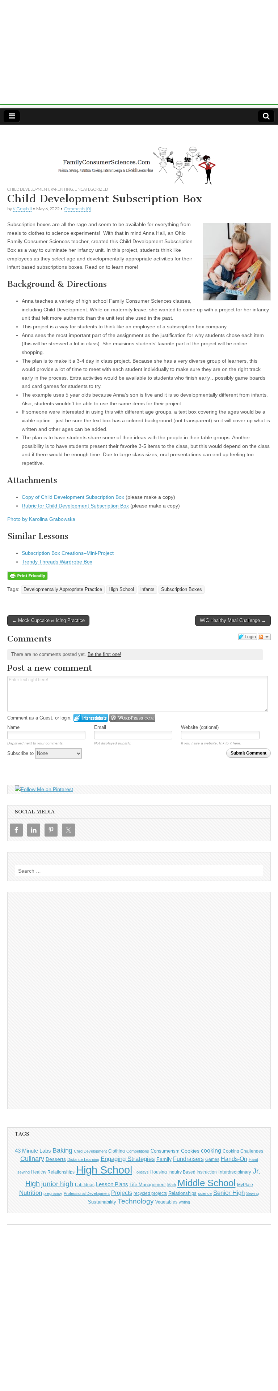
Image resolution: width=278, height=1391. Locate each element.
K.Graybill (22, 208)
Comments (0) (77, 208)
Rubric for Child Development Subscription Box (75, 506)
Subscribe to (21, 753)
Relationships (182, 1193)
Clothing (116, 1151)
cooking (211, 1150)
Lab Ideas (84, 1184)
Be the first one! (104, 654)
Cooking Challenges (243, 1151)
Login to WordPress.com (132, 718)
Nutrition (30, 1192)
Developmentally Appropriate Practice (63, 589)
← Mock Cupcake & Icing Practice (48, 620)
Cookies (190, 1151)
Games (212, 1159)
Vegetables (166, 1202)
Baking (62, 1150)
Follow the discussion (264, 637)
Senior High (229, 1192)
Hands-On (234, 1158)
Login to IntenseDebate (90, 718)
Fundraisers (188, 1159)
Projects (121, 1193)
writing (184, 1202)
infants (147, 589)
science (205, 1193)
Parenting (62, 189)
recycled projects (150, 1193)
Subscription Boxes (181, 589)
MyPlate (245, 1184)
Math (171, 1185)
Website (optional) (200, 727)
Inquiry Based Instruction (192, 1172)
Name (13, 727)
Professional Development (87, 1193)
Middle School (206, 1183)
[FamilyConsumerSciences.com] (139, 155)
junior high (57, 1184)
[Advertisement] (139, 54)
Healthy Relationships (53, 1172)
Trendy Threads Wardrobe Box (57, 562)
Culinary (32, 1158)
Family (164, 1159)
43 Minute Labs (33, 1151)
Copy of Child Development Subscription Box (73, 497)
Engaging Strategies (128, 1158)
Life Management (148, 1184)
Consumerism (165, 1151)
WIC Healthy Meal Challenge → (233, 620)
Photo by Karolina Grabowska (41, 519)
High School (121, 589)
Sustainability (102, 1202)
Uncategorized (91, 189)
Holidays (141, 1172)
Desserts (56, 1159)
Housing (158, 1172)
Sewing (252, 1193)
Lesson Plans (112, 1184)
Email (100, 727)
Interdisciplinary (234, 1172)
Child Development (28, 189)
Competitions (137, 1151)
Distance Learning (83, 1159)
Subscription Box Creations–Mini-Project (68, 553)
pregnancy (52, 1193)
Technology (136, 1201)
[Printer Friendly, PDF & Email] (27, 575)
